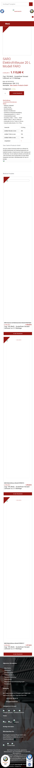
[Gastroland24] (17, 11)
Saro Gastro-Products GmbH (19, 85)
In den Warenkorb (17, 93)
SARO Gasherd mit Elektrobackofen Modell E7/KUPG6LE (17, 322)
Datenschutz (8, 679)
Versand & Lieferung (10, 677)
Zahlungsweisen (9, 675)
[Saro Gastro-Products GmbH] (17, 161)
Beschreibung (6, 100)
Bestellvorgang (8, 672)
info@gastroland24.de (12, 701)
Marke (4, 103)
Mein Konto (7, 668)
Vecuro (23, 766)
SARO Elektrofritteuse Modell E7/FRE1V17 (14, 643)
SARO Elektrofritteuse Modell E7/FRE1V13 (14, 483)
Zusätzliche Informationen (10, 102)
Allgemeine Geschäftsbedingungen (14, 681)
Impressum (7, 684)
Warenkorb (7, 670)
